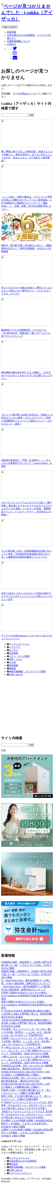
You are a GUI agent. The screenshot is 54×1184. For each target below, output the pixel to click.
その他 (12, 662)
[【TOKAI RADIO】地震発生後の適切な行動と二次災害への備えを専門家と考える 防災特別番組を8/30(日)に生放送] (27, 1017)
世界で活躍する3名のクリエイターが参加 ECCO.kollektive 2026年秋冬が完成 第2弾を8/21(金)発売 (26, 1005)
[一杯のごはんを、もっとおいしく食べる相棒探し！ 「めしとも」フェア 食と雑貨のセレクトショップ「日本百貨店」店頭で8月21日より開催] (27, 1053)
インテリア (14, 647)
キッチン (13, 650)
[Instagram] (15, 54)
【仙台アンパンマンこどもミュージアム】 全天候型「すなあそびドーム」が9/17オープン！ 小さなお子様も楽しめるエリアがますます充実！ (26, 1114)
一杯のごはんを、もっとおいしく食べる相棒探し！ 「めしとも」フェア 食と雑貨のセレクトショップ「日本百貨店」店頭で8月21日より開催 (26, 1059)
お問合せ (11, 44)
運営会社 (13, 1164)
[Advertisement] (27, 706)
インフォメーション (19, 644)
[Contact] (15, 58)
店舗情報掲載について (18, 41)
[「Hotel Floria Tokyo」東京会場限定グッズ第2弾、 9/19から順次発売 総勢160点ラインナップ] (27, 983)
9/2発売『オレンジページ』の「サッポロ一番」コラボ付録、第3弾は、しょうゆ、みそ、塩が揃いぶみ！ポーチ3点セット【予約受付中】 (26, 1041)
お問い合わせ (16, 674)
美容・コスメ (16, 659)
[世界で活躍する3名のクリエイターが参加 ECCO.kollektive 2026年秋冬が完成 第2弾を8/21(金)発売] (27, 998)
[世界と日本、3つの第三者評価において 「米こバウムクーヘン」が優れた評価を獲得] (27, 1093)
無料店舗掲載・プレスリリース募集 (27, 671)
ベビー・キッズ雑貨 (19, 656)
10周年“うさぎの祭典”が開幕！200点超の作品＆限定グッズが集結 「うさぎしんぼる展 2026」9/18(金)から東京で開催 (27, 1132)
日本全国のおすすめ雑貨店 (23, 1161)
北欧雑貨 (13, 665)
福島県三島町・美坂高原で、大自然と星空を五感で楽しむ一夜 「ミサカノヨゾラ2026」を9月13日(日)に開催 (26, 974)
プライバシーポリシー (20, 1173)
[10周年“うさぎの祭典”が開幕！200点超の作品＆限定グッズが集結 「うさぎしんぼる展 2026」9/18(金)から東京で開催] (27, 1126)
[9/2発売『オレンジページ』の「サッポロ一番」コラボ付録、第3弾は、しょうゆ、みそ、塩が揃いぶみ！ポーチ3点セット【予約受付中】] (27, 1035)
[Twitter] (15, 49)
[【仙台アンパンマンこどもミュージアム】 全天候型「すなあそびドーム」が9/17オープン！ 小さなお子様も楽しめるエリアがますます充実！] (27, 1108)
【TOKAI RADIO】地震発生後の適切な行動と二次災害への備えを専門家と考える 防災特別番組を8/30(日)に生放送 (26, 1023)
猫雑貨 (12, 668)
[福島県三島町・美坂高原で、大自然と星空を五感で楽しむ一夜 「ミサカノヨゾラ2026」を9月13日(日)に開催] (27, 968)
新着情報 (11, 32)
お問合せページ (28, 93)
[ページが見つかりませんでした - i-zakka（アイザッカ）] (27, 18)
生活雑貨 (13, 653)
